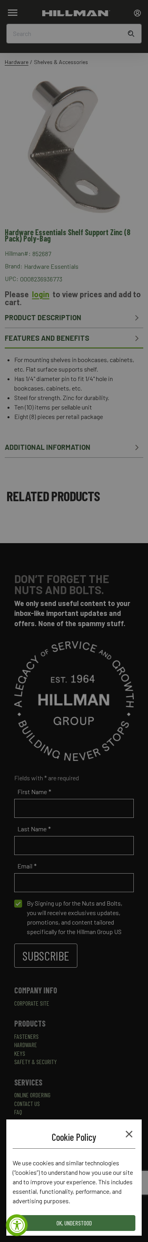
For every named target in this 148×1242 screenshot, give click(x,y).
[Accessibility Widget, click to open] (17, 1225)
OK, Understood (74, 1223)
